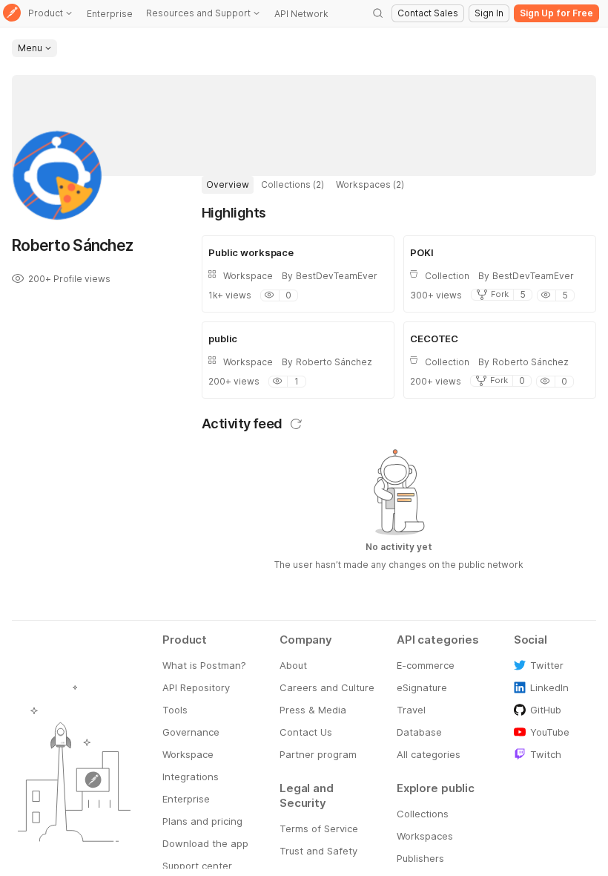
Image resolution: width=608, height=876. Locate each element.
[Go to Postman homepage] (12, 14)
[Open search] (378, 13)
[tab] (228, 185)
